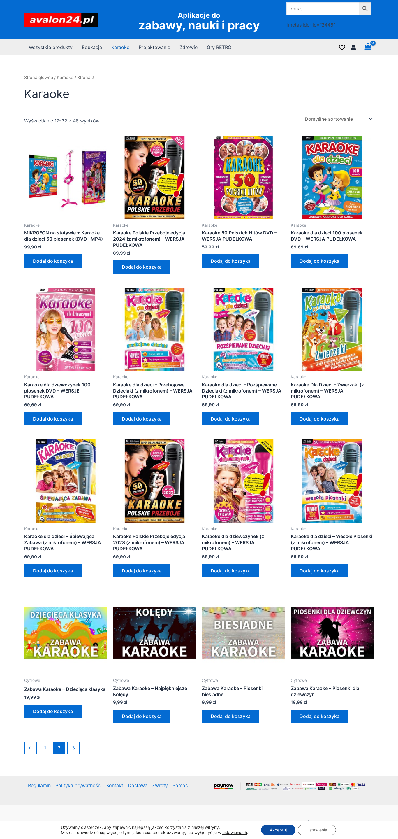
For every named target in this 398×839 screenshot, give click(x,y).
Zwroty (160, 785)
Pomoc (180, 785)
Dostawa (137, 785)
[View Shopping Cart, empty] (368, 47)
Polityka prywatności (78, 785)
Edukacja (92, 47)
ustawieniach (234, 832)
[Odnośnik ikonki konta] (353, 47)
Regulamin (39, 785)
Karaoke (120, 47)
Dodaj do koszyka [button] (53, 261)
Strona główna (38, 77)
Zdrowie (188, 47)
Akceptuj (278, 829)
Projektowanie (154, 47)
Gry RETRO (219, 47)
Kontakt (114, 785)
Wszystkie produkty (51, 47)
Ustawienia (317, 829)
